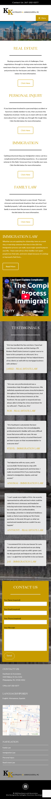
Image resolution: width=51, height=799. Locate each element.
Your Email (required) (12, 609)
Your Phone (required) (12, 618)
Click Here (25, 83)
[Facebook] (25, 7)
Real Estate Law (9, 762)
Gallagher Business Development (32, 795)
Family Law (7, 748)
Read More (10, 266)
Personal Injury (8, 757)
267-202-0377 (31, 2)
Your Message (9, 627)
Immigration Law (9, 753)
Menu (43, 18)
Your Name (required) (12, 600)
